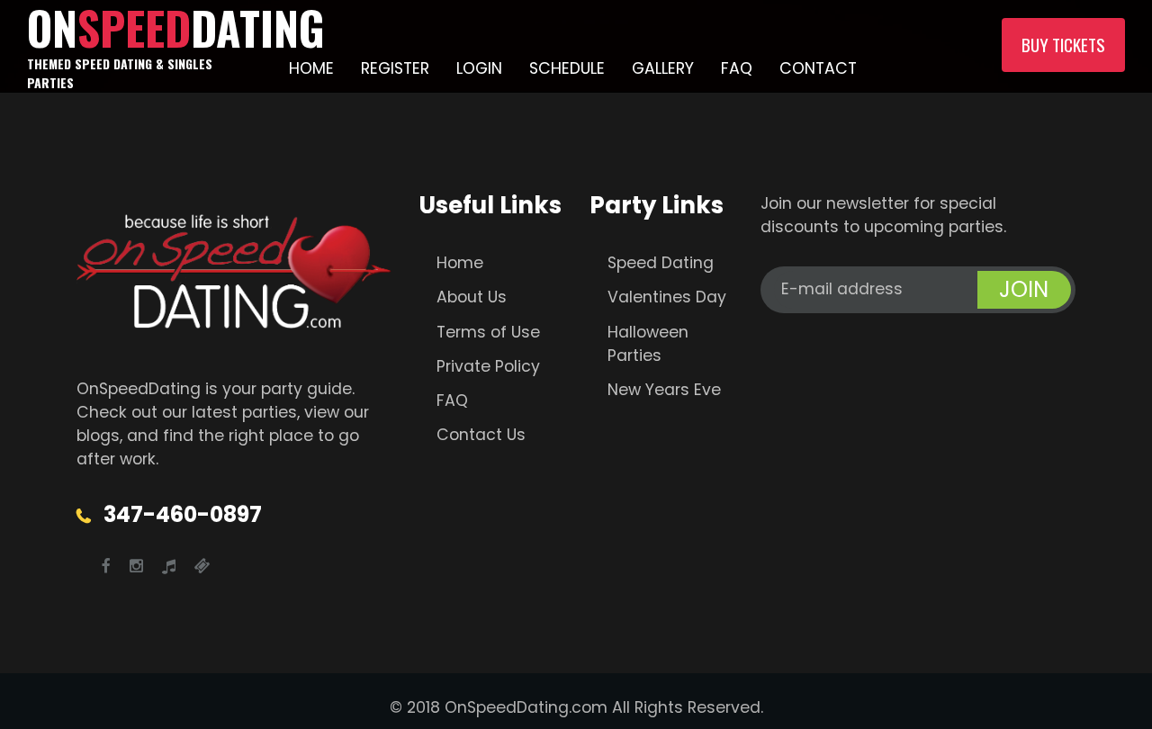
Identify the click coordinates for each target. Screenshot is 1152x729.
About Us (471, 297)
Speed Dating (661, 263)
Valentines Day (667, 297)
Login (479, 68)
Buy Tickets (1063, 45)
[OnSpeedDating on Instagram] (136, 566)
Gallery (663, 68)
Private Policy (488, 366)
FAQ (736, 68)
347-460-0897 (183, 514)
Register (395, 68)
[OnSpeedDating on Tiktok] (169, 566)
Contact (818, 68)
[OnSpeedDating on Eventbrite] (202, 566)
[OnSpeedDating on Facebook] (106, 566)
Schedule (567, 68)
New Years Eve (664, 389)
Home (311, 68)
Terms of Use (488, 332)
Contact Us (481, 435)
